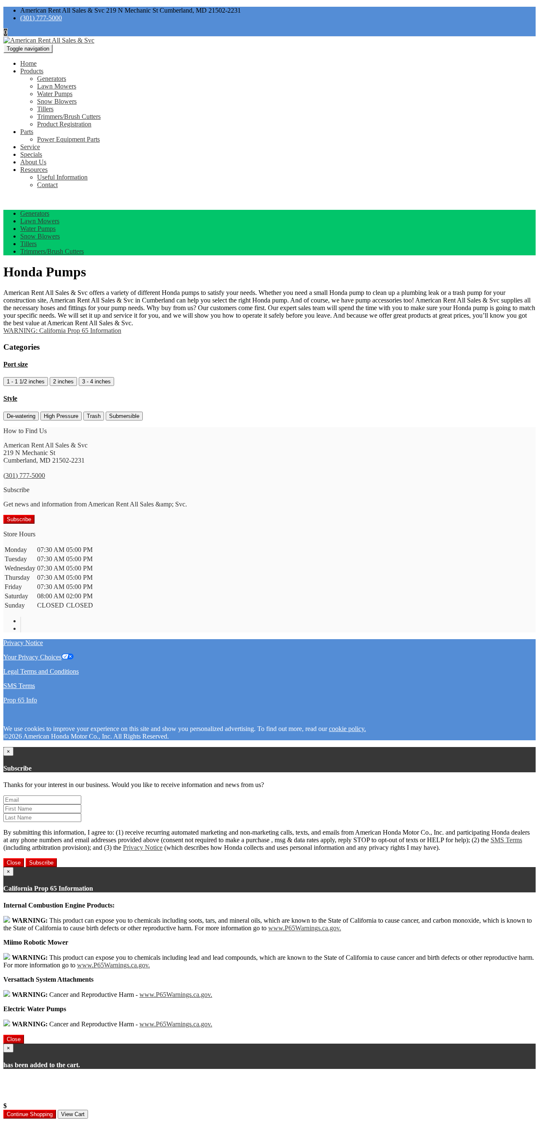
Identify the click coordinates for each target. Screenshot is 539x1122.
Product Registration (64, 124)
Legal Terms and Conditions (41, 671)
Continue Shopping (30, 1114)
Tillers (45, 108)
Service (30, 146)
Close (14, 863)
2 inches (63, 381)
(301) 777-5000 (41, 17)
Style (10, 398)
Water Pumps (54, 93)
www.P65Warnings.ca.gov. (304, 928)
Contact (47, 184)
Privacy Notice (23, 642)
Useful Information (62, 177)
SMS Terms (19, 685)
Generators (51, 78)
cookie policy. (347, 728)
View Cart (73, 1114)
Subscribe (19, 519)
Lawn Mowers (56, 86)
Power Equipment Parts (68, 139)
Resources (34, 169)
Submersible (124, 416)
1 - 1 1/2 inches (26, 381)
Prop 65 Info (20, 700)
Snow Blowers (57, 101)
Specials (31, 154)
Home (28, 63)
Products (31, 71)
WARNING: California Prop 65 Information (62, 330)
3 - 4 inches (96, 381)
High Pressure (61, 416)
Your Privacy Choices (32, 657)
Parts (26, 131)
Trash (94, 416)
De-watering (21, 416)
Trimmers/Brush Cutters (69, 116)
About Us (33, 162)
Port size (15, 364)
